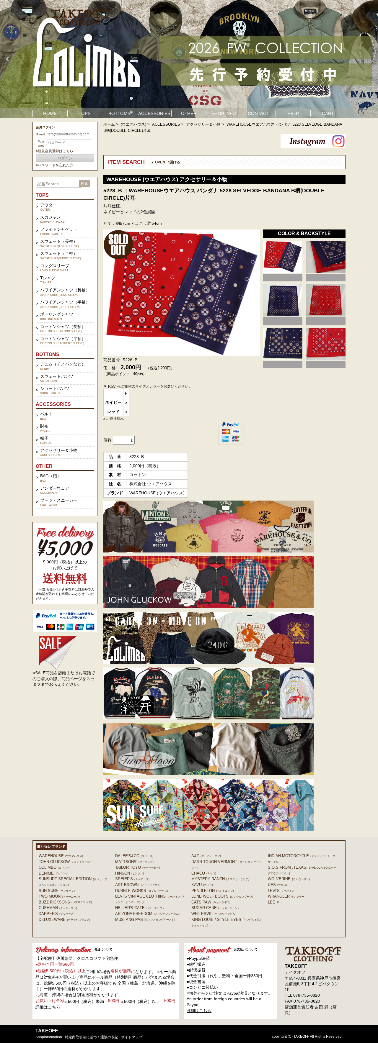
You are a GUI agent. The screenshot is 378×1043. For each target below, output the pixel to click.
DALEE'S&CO (134, 856)
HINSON (129, 873)
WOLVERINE (289, 879)
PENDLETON (212, 890)
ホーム (109, 124)
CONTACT (258, 113)
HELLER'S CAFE (140, 908)
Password (41, 143)
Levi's (281, 890)
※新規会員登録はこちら (54, 151)
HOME (50, 113)
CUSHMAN (58, 908)
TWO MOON (59, 896)
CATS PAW (210, 902)
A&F (206, 856)
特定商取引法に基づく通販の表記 (91, 1037)
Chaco (203, 873)
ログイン (65, 158)
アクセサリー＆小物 (203, 124)
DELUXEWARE (64, 919)
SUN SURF (57, 890)
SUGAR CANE (215, 908)
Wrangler (286, 896)
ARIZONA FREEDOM (147, 913)
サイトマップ (131, 1037)
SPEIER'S (132, 879)
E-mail (40, 134)
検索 (84, 183)
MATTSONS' (134, 862)
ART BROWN (138, 885)
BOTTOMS (119, 113)
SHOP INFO (223, 113)
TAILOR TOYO (137, 867)
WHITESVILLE (213, 913)
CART (328, 113)
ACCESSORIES (154, 113)
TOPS (85, 113)
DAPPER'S (56, 913)
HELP (293, 113)
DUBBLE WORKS (141, 890)
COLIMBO (54, 867)
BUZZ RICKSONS (65, 902)
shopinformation (48, 1037)
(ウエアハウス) (133, 124)
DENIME (54, 873)
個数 (107, 440)
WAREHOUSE (61, 856)
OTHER (189, 113)
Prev (7, 59)
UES (277, 885)
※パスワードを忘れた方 (54, 165)
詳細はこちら (47, 1007)
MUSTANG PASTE (145, 919)
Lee (275, 902)
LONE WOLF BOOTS (222, 896)
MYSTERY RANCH (220, 879)
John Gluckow (65, 862)
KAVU (202, 885)
